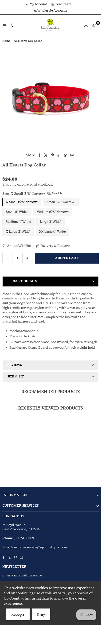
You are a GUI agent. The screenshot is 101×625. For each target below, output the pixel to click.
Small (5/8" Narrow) (61, 202)
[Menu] (4, 25)
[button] (94, 25)
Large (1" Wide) (50, 222)
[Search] (13, 25)
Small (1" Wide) (16, 212)
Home (6, 40)
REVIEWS (14, 365)
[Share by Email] (72, 155)
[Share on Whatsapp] (65, 155)
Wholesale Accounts (52, 10)
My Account (38, 4)
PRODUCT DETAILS (22, 281)
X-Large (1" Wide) (18, 231)
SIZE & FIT (15, 377)
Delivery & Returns (55, 246)
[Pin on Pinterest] (52, 155)
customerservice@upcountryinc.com (39, 547)
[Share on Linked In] (59, 155)
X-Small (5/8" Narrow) (22, 202)
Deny (41, 615)
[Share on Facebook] (39, 155)
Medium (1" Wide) (18, 222)
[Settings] (86, 25)
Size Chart (63, 4)
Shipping (9, 184)
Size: (34, 193)
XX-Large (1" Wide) (52, 231)
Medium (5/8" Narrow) (52, 212)
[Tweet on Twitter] (46, 155)
